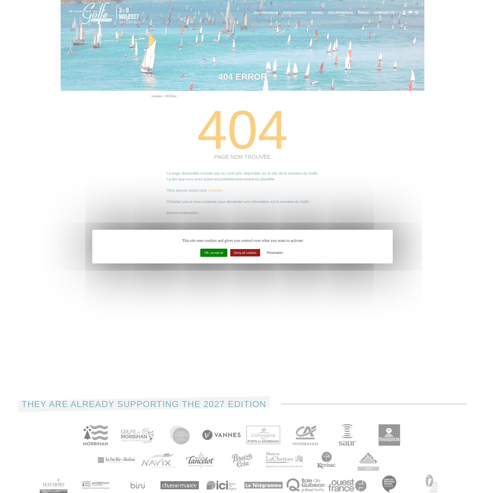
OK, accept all (213, 252)
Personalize (275, 252)
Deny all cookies (245, 252)
